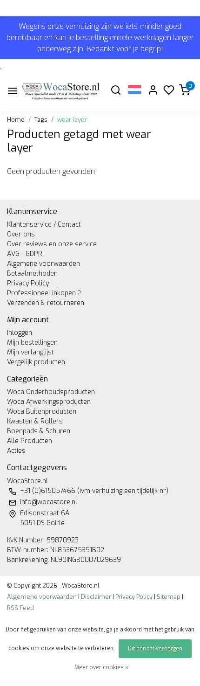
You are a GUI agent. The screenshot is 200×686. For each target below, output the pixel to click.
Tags (40, 120)
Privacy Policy (28, 283)
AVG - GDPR (24, 253)
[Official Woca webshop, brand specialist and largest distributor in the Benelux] (61, 90)
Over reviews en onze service (52, 244)
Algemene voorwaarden (43, 263)
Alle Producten (29, 441)
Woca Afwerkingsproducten (49, 401)
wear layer (72, 120)
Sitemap (168, 597)
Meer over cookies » (101, 667)
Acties (16, 450)
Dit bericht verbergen (155, 648)
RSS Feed (20, 608)
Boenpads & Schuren (38, 431)
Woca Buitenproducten (41, 411)
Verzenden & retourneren (45, 302)
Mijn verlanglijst (30, 352)
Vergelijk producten (36, 362)
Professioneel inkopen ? (44, 293)
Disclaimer (96, 597)
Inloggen (19, 332)
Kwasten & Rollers (35, 421)
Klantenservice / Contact (44, 224)
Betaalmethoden (32, 273)
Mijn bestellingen (32, 342)
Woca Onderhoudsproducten (51, 392)
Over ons (21, 234)
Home (16, 120)
